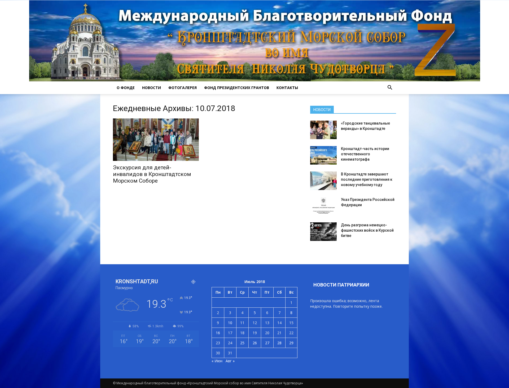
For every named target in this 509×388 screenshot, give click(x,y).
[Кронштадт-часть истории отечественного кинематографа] (323, 155)
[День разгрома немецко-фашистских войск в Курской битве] (323, 231)
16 (218, 332)
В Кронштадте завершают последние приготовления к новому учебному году (366, 179)
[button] (389, 87)
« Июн (217, 360)
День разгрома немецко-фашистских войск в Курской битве (367, 230)
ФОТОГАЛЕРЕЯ (182, 87)
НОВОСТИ (151, 87)
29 (291, 342)
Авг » (230, 360)
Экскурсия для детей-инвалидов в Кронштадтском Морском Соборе (152, 174)
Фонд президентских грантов (236, 87)
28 (279, 342)
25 (242, 342)
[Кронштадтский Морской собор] (254, 40)
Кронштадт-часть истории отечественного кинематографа (365, 154)
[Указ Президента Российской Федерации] (323, 206)
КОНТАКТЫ (287, 87)
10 (230, 322)
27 (267, 342)
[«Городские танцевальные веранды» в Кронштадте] (323, 130)
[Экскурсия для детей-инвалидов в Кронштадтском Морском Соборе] (156, 139)
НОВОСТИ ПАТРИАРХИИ (341, 285)
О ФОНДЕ (126, 87)
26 (255, 342)
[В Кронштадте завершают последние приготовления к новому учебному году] (323, 180)
